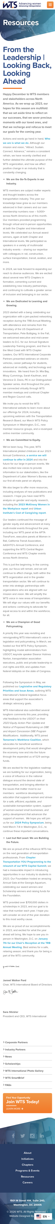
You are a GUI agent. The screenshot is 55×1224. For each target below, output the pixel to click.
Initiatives (27, 1159)
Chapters (27, 1165)
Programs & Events (27, 1170)
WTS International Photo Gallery (24, 1071)
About (27, 1153)
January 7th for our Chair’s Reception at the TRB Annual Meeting (26, 943)
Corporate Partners (16, 1042)
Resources (27, 1176)
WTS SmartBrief (14, 1078)
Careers (28, 1182)
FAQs (8, 1085)
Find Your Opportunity (22, 1103)
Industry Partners (15, 1049)
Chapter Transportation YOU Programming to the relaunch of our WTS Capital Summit (27, 862)
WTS (23, 4)
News (8, 1056)
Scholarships (13, 1064)
